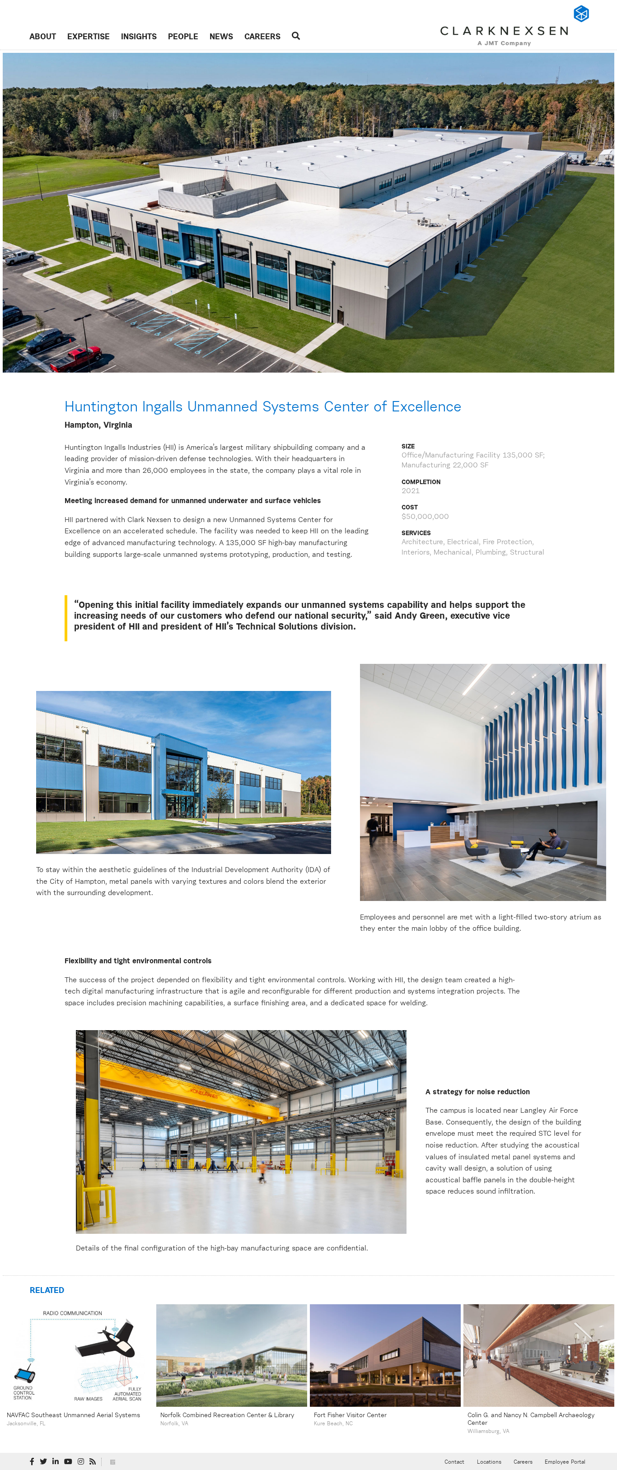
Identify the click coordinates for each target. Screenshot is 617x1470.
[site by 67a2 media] (112, 1462)
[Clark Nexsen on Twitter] (43, 1462)
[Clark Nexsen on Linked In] (55, 1462)
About (42, 37)
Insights (139, 37)
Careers (262, 37)
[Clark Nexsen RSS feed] (92, 1462)
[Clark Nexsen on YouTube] (68, 1462)
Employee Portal (565, 1462)
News (221, 37)
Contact (454, 1462)
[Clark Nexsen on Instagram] (81, 1462)
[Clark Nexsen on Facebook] (32, 1462)
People (183, 37)
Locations (489, 1462)
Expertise (88, 37)
